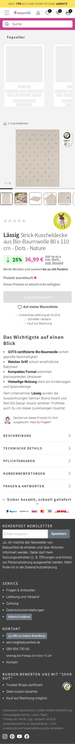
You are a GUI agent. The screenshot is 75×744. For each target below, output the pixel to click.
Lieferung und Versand (22, 597)
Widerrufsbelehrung (59, 710)
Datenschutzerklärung (41, 567)
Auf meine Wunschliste (40, 307)
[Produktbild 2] (21, 199)
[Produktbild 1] (6, 199)
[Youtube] (20, 736)
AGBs (41, 710)
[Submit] (7, 24)
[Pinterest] (13, 736)
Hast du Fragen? (40, 422)
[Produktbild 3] (35, 199)
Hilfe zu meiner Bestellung (28, 635)
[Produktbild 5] (64, 199)
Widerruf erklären (19, 616)
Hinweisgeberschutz (17, 715)
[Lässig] (62, 221)
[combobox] (37, 24)
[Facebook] (27, 736)
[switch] (66, 144)
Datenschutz (27, 710)
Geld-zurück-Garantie (21, 692)
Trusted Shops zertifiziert (24, 685)
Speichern (58, 534)
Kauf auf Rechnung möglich (26, 698)
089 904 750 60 (17, 649)
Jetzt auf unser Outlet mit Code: (37, 3)
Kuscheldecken (19, 123)
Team (43, 715)
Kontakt (12, 662)
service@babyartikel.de (23, 642)
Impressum (9, 710)
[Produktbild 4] (50, 199)
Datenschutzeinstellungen (25, 610)
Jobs (35, 715)
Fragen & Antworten (20, 590)
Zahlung (12, 603)
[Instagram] (6, 736)
